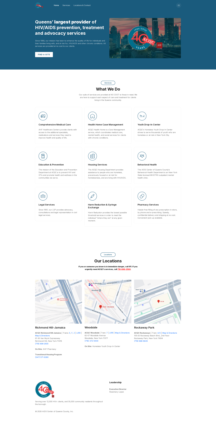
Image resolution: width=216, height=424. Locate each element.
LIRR (78, 333)
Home (56, 5)
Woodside (91, 327)
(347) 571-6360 (41, 357)
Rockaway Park (144, 327)
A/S (159, 333)
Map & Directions (42, 335)
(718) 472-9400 (91, 341)
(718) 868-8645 (141, 341)
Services (66, 5)
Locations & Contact (82, 5)
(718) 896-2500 (41, 344)
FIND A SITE (44, 54)
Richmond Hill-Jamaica (50, 327)
